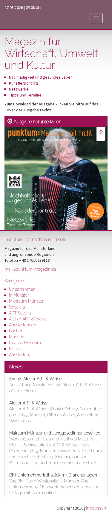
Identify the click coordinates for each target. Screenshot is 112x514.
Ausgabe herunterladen (37, 121)
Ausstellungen (22, 325)
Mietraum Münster (26, 301)
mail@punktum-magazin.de (30, 269)
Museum (17, 336)
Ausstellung (20, 354)
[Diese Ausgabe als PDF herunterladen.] (56, 172)
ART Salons (20, 313)
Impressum (97, 508)
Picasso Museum (25, 342)
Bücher (15, 330)
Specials (17, 307)
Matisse (16, 348)
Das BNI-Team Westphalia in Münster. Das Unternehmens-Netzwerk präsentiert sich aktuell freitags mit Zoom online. (55, 484)
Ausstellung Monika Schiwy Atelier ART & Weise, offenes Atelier (55, 384)
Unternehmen (22, 289)
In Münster (19, 295)
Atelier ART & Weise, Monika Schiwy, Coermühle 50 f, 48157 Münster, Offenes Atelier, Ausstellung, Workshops (55, 412)
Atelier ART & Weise (28, 319)
